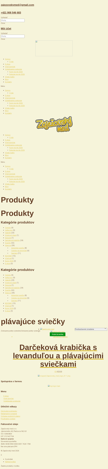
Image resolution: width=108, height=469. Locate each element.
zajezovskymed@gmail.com (17, 4)
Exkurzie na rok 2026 (17, 74)
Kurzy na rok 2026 (16, 72)
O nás (11, 62)
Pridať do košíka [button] (57, 334)
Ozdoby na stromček (19, 251)
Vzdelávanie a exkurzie (13, 69)
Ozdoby (8, 228)
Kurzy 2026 (9, 261)
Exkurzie (8, 238)
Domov (7, 59)
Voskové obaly (10, 235)
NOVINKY (8, 256)
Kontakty (8, 82)
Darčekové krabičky (12, 240)
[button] (54, 17)
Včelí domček (10, 67)
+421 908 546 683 (11, 12)
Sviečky (8, 243)
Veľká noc (9, 230)
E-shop (7, 64)
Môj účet (6, 28)
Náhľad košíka (10, 462)
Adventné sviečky (17, 248)
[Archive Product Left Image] (47, 329)
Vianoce (8, 245)
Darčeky (14, 253)
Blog (6, 79)
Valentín (8, 233)
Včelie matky (10, 77)
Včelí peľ (8, 258)
